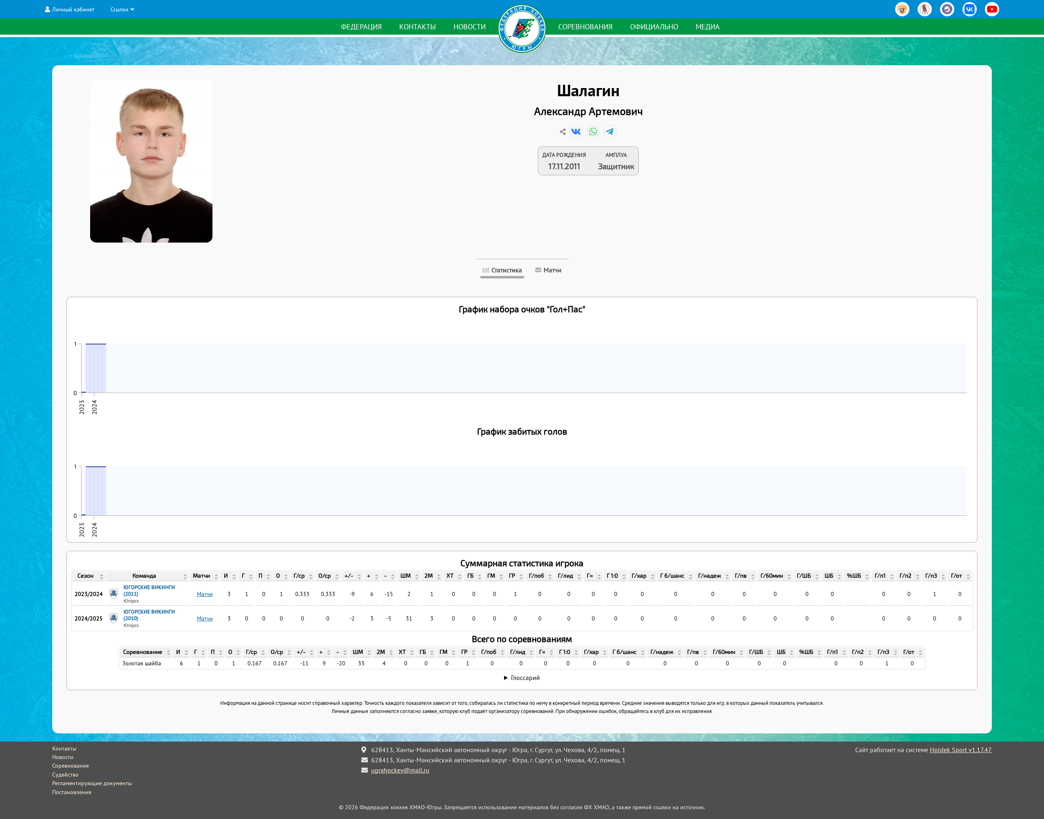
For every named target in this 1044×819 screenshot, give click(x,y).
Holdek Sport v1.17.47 (961, 750)
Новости (469, 26)
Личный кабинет (73, 9)
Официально (654, 26)
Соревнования (585, 26)
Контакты (417, 26)
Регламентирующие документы (92, 783)
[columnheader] (88, 576)
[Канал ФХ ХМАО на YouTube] (992, 9)
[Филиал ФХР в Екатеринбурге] (947, 9)
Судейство (65, 774)
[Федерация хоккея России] (902, 9)
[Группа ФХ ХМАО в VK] (969, 9)
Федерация (361, 26)
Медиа (708, 26)
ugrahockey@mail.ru (400, 770)
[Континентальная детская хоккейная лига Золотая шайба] (925, 9)
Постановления (71, 792)
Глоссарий (525, 677)
